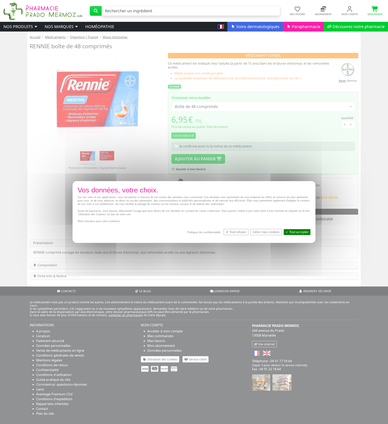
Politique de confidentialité (203, 232)
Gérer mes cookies (266, 232)
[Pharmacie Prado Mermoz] (42, 10)
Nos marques (60, 26)
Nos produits (18, 26)
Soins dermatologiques (257, 26)
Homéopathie (99, 26)
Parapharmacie (305, 26)
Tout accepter (298, 232)
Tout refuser (237, 232)
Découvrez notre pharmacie (358, 26)
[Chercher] (96, 11)
